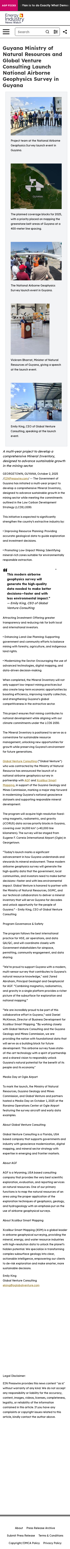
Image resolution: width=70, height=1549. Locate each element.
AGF (27, 780)
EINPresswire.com (16, 478)
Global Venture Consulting (20, 761)
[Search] (47, 32)
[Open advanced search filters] (55, 32)
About (19, 1528)
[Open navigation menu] (6, 31)
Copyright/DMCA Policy (24, 1543)
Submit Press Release (21, 1535)
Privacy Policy (52, 1543)
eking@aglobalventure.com (21, 1285)
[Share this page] (65, 31)
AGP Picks (9, 5)
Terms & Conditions (50, 1535)
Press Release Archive (40, 1528)
